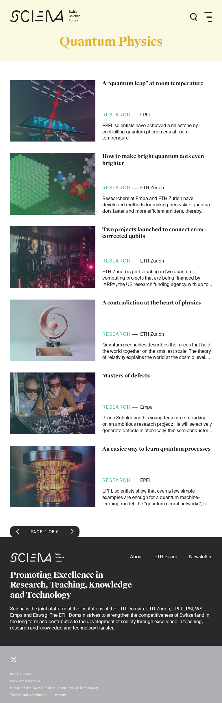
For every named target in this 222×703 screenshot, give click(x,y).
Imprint (60, 695)
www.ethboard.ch (25, 681)
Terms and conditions (28, 695)
